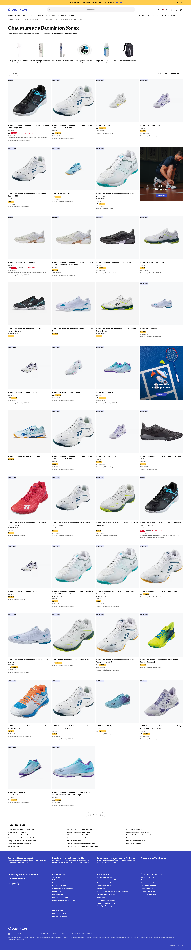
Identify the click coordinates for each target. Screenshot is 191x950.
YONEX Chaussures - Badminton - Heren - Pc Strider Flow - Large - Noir (28, 126)
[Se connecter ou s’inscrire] (175, 9)
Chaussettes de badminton (17, 832)
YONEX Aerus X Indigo (16, 792)
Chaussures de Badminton (135, 841)
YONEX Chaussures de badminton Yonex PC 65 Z (159, 591)
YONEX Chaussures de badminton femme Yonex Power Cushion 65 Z (115, 661)
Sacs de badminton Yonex (128, 61)
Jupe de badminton (74, 841)
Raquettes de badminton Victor (78, 838)
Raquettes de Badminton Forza (137, 832)
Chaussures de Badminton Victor (79, 832)
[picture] (29, 100)
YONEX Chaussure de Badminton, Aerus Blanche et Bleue (72, 330)
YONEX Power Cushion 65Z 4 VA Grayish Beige (70, 660)
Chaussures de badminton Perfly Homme (81, 843)
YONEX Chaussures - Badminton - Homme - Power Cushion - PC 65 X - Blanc (72, 126)
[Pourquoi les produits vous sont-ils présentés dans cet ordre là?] (158, 73)
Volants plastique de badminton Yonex (40, 62)
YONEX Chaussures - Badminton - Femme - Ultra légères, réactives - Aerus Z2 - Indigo (71, 793)
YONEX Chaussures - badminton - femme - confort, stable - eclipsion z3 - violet (160, 727)
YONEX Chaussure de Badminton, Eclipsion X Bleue (28, 456)
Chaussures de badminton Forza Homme (22, 835)
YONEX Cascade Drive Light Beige (21, 262)
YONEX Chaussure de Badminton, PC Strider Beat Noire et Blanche (28, 330)
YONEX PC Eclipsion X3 (61, 194)
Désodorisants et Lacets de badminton (140, 835)
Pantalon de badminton (134, 829)
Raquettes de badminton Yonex (19, 62)
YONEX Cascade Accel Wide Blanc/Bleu (67, 392)
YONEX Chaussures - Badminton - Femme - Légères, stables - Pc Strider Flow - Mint (73, 592)
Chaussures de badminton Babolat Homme (82, 846)
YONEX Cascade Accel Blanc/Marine (22, 392)
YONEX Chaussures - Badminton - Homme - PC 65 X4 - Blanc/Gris (117, 524)
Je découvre (161, 195)
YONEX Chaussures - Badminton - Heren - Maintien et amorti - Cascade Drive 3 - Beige (73, 263)
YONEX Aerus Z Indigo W (105, 392)
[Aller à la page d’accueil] (17, 9)
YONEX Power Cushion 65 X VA (152, 262)
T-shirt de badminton (15, 846)
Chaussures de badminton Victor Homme (82, 835)
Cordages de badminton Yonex (84, 62)
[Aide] (171, 9)
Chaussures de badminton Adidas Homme (23, 838)
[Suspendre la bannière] (178, 2)
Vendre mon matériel (155, 15)
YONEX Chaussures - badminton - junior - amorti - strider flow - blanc (28, 727)
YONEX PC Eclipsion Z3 (105, 125)
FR (166, 9)
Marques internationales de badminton (22, 841)
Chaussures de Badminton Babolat (79, 829)
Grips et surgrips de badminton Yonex (106, 62)
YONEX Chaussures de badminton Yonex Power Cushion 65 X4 (27, 195)
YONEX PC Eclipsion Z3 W (150, 125)
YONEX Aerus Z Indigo (104, 726)
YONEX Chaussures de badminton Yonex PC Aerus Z (29, 660)
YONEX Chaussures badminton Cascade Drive (114, 262)
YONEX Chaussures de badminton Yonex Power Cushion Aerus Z (27, 524)
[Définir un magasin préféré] (157, 9)
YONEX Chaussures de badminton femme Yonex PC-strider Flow (117, 195)
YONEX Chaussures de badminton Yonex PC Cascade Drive (161, 457)
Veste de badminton (133, 843)
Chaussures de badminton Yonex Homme (22, 829)
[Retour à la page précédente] (88, 814)
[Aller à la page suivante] (102, 814)
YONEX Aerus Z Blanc (148, 329)
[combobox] (177, 73)
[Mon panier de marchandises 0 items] (180, 9)
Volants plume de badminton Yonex (62, 62)
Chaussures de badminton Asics (19, 843)
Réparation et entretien (173, 15)
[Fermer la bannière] (181, 2)
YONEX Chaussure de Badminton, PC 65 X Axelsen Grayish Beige (116, 330)
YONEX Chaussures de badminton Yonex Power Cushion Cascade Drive (159, 661)
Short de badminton (133, 838)
